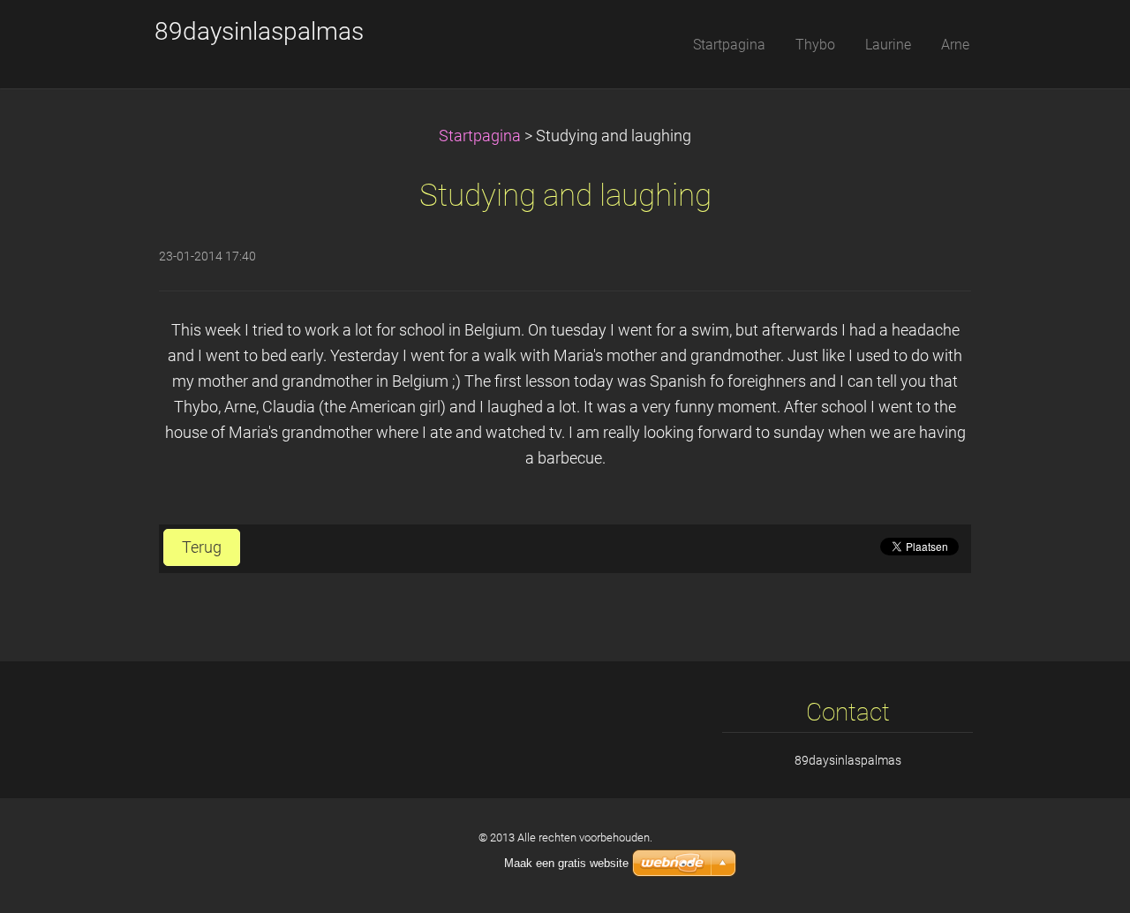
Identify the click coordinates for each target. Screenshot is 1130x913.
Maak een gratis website (566, 863)
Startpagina (480, 136)
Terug (202, 547)
